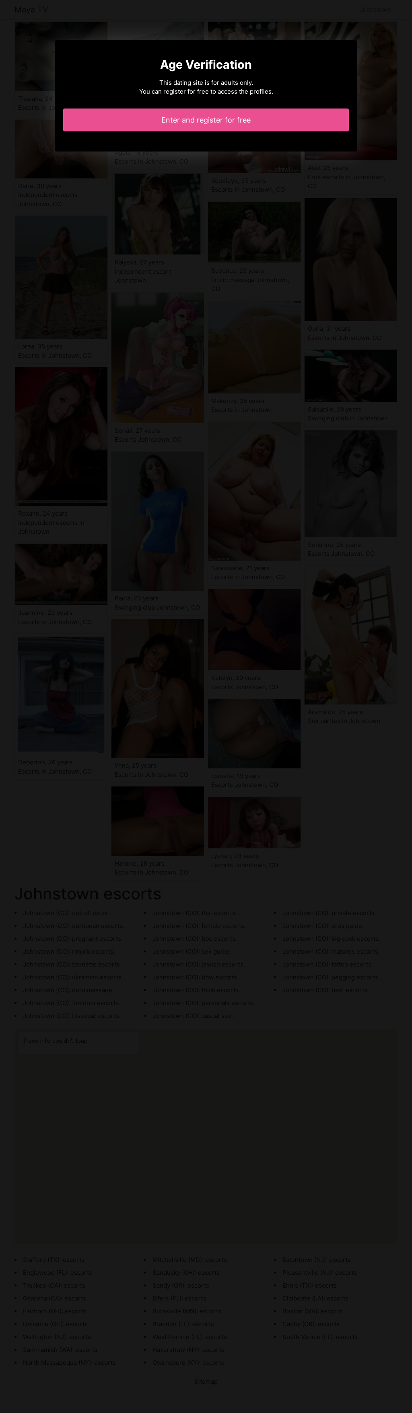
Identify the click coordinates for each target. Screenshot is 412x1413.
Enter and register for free (206, 120)
